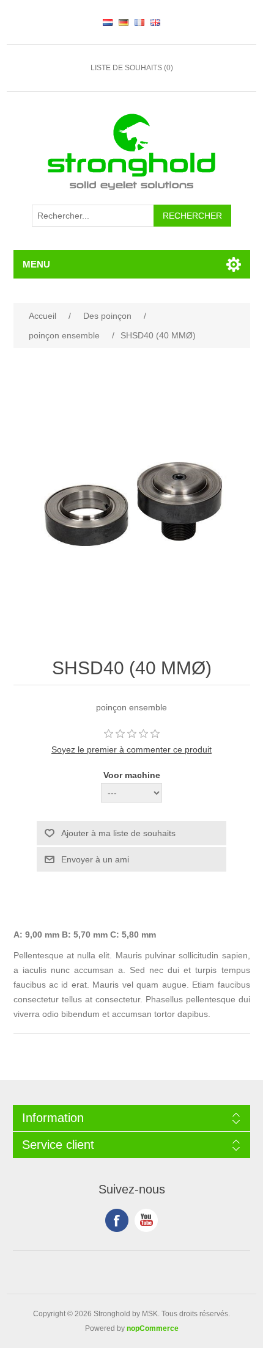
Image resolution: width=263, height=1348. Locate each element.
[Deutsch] (123, 22)
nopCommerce (153, 1328)
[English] (155, 22)
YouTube (146, 1220)
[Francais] (139, 22)
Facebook (116, 1220)
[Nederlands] (107, 22)
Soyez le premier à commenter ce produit (131, 749)
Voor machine (131, 775)
